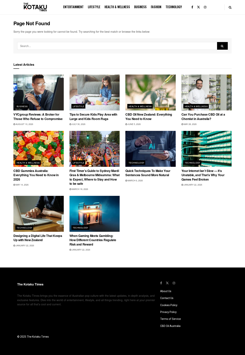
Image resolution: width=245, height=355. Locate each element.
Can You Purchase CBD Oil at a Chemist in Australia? (203, 116)
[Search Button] (230, 7)
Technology (174, 7)
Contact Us (166, 298)
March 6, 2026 (135, 180)
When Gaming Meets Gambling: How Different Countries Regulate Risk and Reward (92, 239)
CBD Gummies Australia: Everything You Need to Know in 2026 (36, 175)
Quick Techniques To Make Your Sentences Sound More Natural (147, 173)
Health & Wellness (117, 7)
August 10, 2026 (24, 124)
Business (140, 7)
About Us (165, 291)
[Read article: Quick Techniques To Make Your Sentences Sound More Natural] (150, 149)
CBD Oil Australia (170, 325)
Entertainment (73, 7)
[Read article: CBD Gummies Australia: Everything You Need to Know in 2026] (38, 149)
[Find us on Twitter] (198, 7)
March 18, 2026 (79, 188)
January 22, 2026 (192, 184)
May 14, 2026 (22, 184)
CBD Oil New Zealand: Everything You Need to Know (148, 116)
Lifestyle (94, 7)
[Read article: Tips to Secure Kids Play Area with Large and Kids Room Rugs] (94, 92)
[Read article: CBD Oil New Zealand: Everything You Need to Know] (150, 92)
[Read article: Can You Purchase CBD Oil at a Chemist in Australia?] (206, 92)
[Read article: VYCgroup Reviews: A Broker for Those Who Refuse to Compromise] (38, 92)
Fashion (156, 7)
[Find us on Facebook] (192, 7)
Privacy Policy (168, 312)
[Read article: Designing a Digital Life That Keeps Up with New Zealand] (38, 214)
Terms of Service (170, 318)
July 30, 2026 (78, 124)
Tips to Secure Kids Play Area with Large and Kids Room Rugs (93, 116)
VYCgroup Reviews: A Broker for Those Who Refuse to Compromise (37, 116)
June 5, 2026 (134, 124)
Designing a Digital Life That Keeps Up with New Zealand (37, 237)
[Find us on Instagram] (205, 7)
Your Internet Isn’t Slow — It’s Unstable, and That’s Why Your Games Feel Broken (203, 175)
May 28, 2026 (190, 124)
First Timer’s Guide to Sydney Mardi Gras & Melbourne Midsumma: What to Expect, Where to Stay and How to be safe (94, 177)
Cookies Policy (168, 305)
